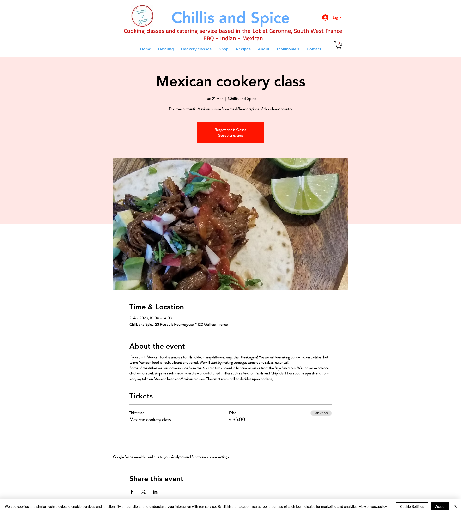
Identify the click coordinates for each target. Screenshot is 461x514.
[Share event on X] (143, 492)
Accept (440, 506)
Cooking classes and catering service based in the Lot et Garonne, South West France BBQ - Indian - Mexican (233, 34)
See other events (230, 135)
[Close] (455, 506)
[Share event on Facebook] (131, 492)
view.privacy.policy (373, 506)
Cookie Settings (412, 506)
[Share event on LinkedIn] (155, 492)
